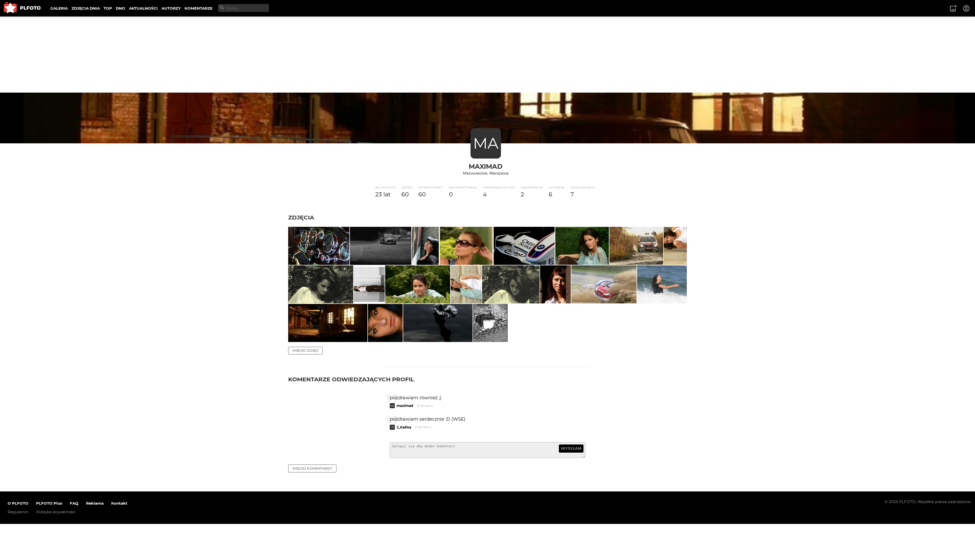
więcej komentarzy (312, 468)
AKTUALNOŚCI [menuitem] (143, 8)
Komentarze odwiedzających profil (351, 379)
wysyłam (571, 448)
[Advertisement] (487, 54)
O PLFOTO (18, 503)
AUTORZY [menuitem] (171, 8)
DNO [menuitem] (120, 8)
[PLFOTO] (22, 8)
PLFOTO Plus (49, 503)
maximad (485, 166)
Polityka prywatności (55, 511)
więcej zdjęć (305, 350)
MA (485, 143)
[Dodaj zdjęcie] (953, 8)
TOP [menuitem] (108, 8)
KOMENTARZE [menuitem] (199, 8)
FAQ (74, 503)
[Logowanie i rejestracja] (966, 8)
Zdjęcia (301, 217)
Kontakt (119, 503)
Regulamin (18, 511)
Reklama (95, 503)
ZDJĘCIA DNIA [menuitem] (86, 8)
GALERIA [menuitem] (59, 8)
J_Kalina (404, 427)
